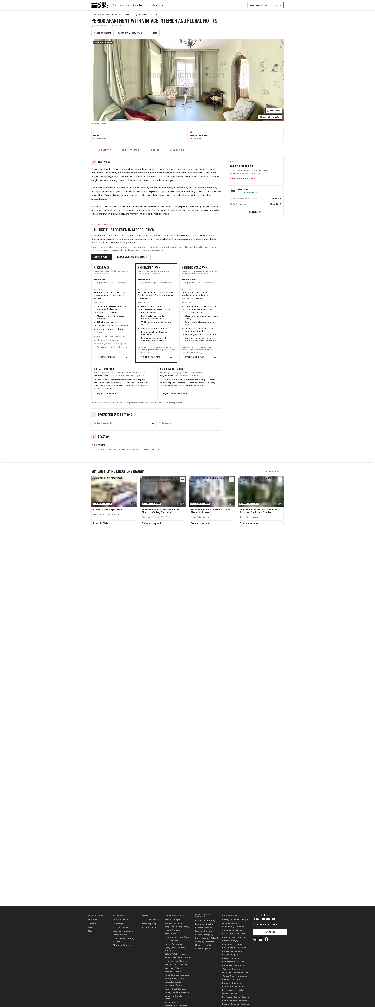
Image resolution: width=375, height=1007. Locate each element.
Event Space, (171, 937)
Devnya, (226, 958)
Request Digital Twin (123, 393)
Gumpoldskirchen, (231, 923)
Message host (255, 211)
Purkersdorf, (228, 926)
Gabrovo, (239, 965)
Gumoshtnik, (228, 976)
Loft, (167, 961)
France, (198, 931)
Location (178, 150)
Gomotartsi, (237, 969)
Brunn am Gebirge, (239, 919)
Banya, (234, 941)
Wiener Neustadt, (237, 933)
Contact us (270, 931)
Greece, (199, 934)
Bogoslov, (241, 948)
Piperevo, (243, 1000)
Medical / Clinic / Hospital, (177, 964)
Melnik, (225, 993)
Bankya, (241, 937)
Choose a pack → (102, 256)
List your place (120, 934)
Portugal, (199, 941)
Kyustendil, (227, 990)
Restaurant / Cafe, (173, 985)
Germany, (208, 931)
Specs (156, 150)
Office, (178, 971)
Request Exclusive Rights (189, 393)
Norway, (205, 938)
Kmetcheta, (227, 986)
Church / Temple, (173, 930)
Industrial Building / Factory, (178, 957)
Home (96, 14)
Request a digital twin (131, 33)
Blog (90, 931)
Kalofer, (226, 979)
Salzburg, (240, 926)
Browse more (273, 471)
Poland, (214, 938)
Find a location (121, 5)
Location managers (123, 931)
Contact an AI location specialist (132, 256)
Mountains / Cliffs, (173, 968)
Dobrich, (235, 958)
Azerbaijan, (209, 920)
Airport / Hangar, (172, 919)
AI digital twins (141, 5)
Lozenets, (238, 990)
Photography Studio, (174, 978)
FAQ (90, 927)
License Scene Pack (112, 357)
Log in (278, 5)
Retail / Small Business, (175, 989)
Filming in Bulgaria (122, 945)
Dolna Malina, (228, 962)
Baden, (225, 919)
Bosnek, (225, 951)
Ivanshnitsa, (241, 976)
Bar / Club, (169, 926)
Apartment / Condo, (174, 923)
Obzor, (236, 997)
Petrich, (233, 1000)
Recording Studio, (173, 982)
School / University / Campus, (174, 997)
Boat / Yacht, (182, 926)
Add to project (104, 33)
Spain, (208, 945)
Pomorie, (235, 1004)
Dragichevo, (227, 965)
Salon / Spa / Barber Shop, (177, 992)
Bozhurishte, (237, 951)
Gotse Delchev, (241, 972)
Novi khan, (227, 997)
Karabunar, (236, 979)
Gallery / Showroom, (174, 944)
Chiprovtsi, (236, 955)
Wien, (224, 933)
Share (154, 33)
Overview (106, 150)
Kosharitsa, (240, 986)
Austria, (198, 920)
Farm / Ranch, (185, 937)
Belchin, (239, 944)
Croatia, (209, 924)
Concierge (158, 5)
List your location (258, 5)
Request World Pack (200, 357)
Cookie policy (149, 927)
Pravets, (245, 1004)
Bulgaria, (199, 924)
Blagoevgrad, (228, 948)
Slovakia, (199, 945)
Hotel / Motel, (171, 954)
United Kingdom (202, 948)
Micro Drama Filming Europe (123, 940)
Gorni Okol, (227, 972)
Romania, (210, 941)
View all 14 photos (271, 117)
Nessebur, (235, 993)
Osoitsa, (245, 997)
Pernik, (225, 1000)
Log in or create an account (244, 178)
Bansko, (226, 941)
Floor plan (275, 110)
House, (182, 954)
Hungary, (208, 934)
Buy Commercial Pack (156, 357)
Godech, (226, 969)
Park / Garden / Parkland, (177, 975)
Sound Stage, (171, 1002)
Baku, (224, 937)
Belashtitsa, (228, 944)
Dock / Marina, (171, 933)
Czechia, (199, 927)
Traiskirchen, (228, 930)
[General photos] (187, 80)
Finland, (209, 927)
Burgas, (225, 955)
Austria (105, 14)
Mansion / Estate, (179, 961)
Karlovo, (226, 983)
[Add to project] (133, 479)
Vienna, (239, 930)
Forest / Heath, (172, 941)
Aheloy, (232, 937)
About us (92, 919)
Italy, (197, 938)
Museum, (169, 971)
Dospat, (240, 962)
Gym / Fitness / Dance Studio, (175, 949)
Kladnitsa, (236, 983)
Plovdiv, (225, 1004)
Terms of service (150, 919)
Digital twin (132, 150)
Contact (92, 923)
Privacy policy (149, 923)
